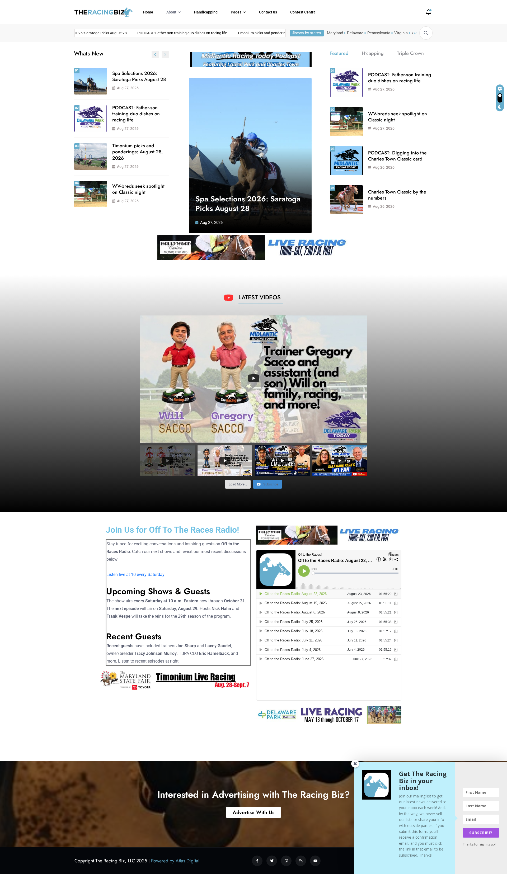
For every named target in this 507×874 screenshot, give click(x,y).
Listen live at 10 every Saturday (135, 574)
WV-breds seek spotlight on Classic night (138, 189)
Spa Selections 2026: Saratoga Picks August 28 (139, 76)
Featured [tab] (339, 53)
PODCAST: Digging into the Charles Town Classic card (397, 155)
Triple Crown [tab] (410, 53)
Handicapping (206, 12)
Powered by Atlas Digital (175, 860)
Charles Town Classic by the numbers (397, 194)
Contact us (268, 12)
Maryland (335, 33)
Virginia (401, 33)
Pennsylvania (378, 33)
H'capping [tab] (373, 53)
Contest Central (303, 12)
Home (148, 12)
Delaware (355, 33)
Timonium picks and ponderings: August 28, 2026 (254, 33)
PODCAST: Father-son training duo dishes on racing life (159, 33)
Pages (236, 12)
